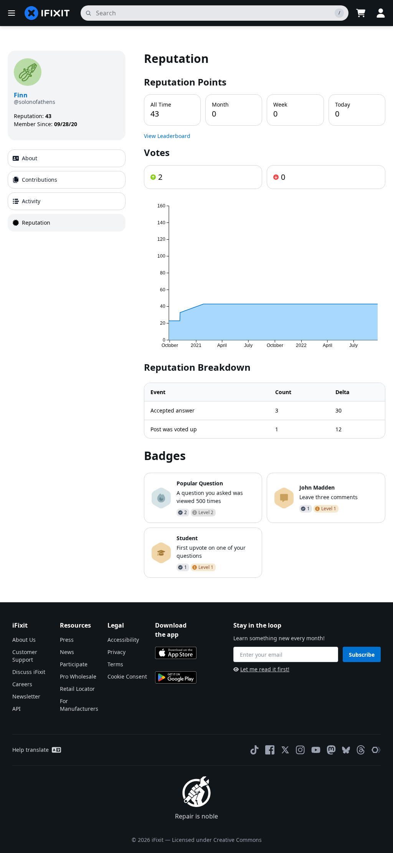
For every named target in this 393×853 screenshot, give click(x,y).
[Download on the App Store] (175, 653)
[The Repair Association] (376, 749)
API (16, 708)
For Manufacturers (79, 704)
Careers (22, 684)
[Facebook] (269, 749)
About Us (24, 639)
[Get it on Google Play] (175, 677)
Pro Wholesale (78, 676)
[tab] (66, 158)
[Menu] (11, 13)
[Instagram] (300, 749)
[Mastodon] (331, 749)
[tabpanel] (264, 314)
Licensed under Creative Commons (217, 839)
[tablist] (67, 190)
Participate (74, 664)
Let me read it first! (264, 669)
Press (67, 639)
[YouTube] (315, 749)
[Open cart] (360, 13)
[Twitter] (285, 749)
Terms (115, 664)
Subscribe (362, 654)
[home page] (47, 13)
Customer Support (24, 655)
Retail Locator (77, 688)
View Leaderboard (167, 136)
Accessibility (123, 639)
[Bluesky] (346, 750)
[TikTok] (254, 749)
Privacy (116, 652)
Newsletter (26, 696)
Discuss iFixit (28, 671)
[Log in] (380, 13)
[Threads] (360, 749)
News (67, 652)
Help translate (30, 749)
